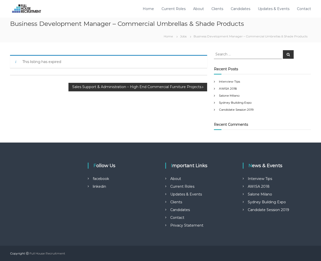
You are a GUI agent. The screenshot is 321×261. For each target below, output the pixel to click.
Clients (217, 9)
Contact (304, 9)
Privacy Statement (186, 225)
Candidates (240, 9)
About (198, 9)
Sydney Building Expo (235, 102)
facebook (101, 178)
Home (148, 9)
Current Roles (174, 9)
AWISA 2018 (228, 88)
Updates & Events (273, 9)
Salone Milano (229, 95)
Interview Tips (229, 81)
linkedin (99, 186)
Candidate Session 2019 (236, 109)
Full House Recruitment (47, 253)
